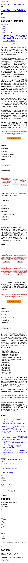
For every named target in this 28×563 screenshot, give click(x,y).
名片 (4, 30)
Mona (2, 461)
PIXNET (6, 542)
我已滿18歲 (3, 560)
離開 (8, 560)
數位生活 (12, 24)
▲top (2, 475)
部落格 (5, 28)
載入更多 (3, 477)
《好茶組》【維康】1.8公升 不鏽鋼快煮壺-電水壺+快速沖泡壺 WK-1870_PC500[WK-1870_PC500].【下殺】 (14, 433)
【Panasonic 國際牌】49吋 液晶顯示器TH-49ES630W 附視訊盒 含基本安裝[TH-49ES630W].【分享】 (14, 447)
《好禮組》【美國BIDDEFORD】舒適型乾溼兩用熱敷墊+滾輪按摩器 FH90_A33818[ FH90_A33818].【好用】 (15, 452)
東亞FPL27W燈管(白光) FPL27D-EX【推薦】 (14, 426)
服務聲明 (14, 544)
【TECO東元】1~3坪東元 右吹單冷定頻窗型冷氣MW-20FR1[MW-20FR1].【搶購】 (15, 38)
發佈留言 (3, 486)
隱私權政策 (24, 542)
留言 (11, 468)
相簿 (4, 26)
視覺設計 (11, 472)
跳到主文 (3, 17)
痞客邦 (8, 468)
